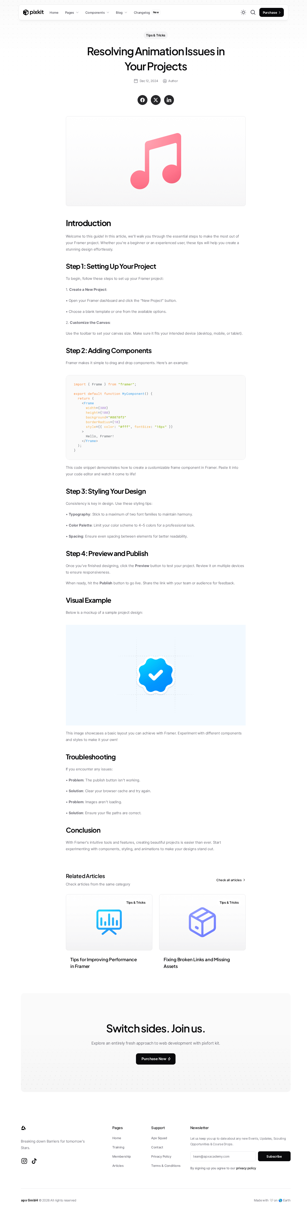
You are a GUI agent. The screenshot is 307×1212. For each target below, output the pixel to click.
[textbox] (155, 417)
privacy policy (246, 1168)
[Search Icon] (253, 12)
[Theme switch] (243, 12)
